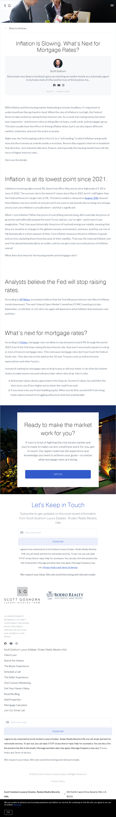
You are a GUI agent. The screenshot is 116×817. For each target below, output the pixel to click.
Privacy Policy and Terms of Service (60, 567)
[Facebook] (5, 643)
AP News (25, 299)
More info (18, 805)
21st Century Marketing (17, 682)
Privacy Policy (58, 781)
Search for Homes (14, 660)
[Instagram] (16, 643)
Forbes (23, 342)
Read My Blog (12, 694)
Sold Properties (12, 699)
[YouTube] (11, 643)
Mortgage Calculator (15, 705)
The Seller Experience (16, 677)
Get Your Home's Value (16, 688)
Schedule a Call (12, 671)
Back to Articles (18, 28)
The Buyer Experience (16, 666)
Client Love (10, 654)
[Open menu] (112, 5)
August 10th (91, 198)
